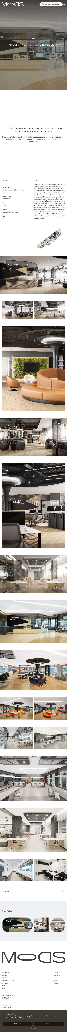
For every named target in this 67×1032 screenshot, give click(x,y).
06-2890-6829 (6, 1008)
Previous (5, 891)
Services (4, 978)
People (4, 986)
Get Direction (6, 998)
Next (63, 891)
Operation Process (8, 980)
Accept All (18, 1024)
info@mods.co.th (7, 1005)
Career (56, 972)
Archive (4, 975)
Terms (56, 983)
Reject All (49, 1024)
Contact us (57, 975)
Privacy (56, 980)
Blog (3, 988)
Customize (33, 1028)
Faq (55, 978)
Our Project (5, 972)
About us (5, 983)
